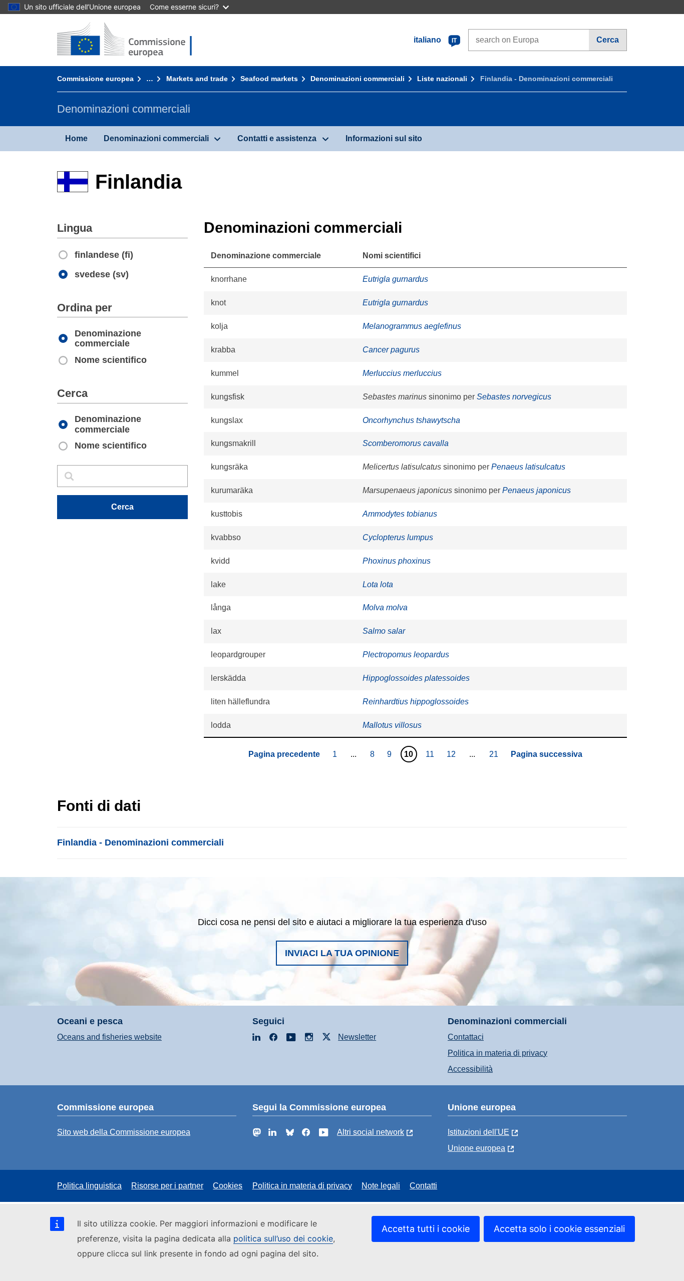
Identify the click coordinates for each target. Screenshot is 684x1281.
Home (76, 138)
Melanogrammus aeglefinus (412, 326)
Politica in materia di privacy (497, 1053)
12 (452, 753)
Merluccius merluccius (402, 373)
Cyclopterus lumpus (398, 537)
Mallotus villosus (392, 725)
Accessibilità (470, 1069)
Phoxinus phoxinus (397, 561)
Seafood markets (269, 79)
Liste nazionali (442, 79)
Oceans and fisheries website (109, 1037)
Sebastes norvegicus (514, 396)
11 (431, 753)
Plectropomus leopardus (406, 654)
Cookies (227, 1185)
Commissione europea (95, 79)
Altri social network (370, 1132)
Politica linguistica (89, 1185)
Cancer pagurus (391, 349)
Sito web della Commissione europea (123, 1132)
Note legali (381, 1185)
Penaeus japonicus (536, 490)
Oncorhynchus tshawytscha (411, 420)
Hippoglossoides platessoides (416, 678)
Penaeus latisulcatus (528, 467)
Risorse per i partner (167, 1185)
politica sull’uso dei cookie (283, 1238)
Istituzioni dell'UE (478, 1132)
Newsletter (357, 1037)
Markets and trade (197, 79)
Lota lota (378, 584)
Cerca (607, 40)
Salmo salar (384, 631)
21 (495, 753)
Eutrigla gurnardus (395, 279)
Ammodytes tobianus (400, 514)
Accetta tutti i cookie (426, 1228)
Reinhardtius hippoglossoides (416, 701)
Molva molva (385, 607)
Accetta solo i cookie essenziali (559, 1228)
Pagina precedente (284, 754)
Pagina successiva (546, 754)
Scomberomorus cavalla (406, 443)
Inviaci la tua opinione (342, 953)
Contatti (423, 1185)
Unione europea (476, 1148)
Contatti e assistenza (276, 138)
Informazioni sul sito (384, 138)
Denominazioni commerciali (357, 79)
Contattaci (466, 1037)
